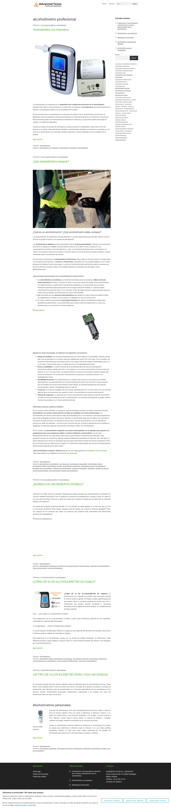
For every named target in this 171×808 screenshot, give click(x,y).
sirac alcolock (128, 131)
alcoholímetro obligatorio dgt (123, 99)
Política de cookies (39, 776)
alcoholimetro (61, 25)
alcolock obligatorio (129, 108)
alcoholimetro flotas (120, 73)
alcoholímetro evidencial (47, 748)
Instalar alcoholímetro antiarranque (124, 128)
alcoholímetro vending (99, 748)
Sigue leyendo (38, 139)
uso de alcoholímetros (55, 568)
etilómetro (91, 468)
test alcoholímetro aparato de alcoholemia (63, 471)
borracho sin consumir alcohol (68, 566)
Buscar (117, 55)
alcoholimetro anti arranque (122, 66)
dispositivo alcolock (120, 119)
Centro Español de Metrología (67, 661)
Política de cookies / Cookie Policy (25, 805)
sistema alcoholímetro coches (123, 133)
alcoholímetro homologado (63, 659)
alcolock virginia (126, 113)
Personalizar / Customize (112, 801)
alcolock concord (119, 104)
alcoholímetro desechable (78, 464)
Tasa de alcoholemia (40, 568)
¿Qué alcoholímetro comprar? (51, 161)
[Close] (169, 791)
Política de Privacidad (40, 774)
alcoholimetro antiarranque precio (124, 70)
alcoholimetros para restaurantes (124, 75)
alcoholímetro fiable (39, 466)
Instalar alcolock (119, 131)
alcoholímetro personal (80, 659)
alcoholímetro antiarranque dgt (123, 79)
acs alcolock (118, 64)
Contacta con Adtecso (114, 781)
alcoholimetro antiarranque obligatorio (125, 68)
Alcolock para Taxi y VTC (121, 110)
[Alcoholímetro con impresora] (72, 69)
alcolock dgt (128, 104)
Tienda (104, 4)
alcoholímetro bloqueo (121, 81)
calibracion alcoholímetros (62, 468)
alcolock (133, 99)
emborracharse (84, 566)
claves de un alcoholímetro (87, 661)
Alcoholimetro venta (88, 466)
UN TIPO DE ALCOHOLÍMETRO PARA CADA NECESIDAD (70, 675)
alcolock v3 (118, 113)
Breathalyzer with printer (125, 37)
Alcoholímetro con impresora (50, 30)
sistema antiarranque (120, 135)
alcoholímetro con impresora (49, 148)
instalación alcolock (120, 126)
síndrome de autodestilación (100, 566)
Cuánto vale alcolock (120, 115)
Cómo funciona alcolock (121, 117)
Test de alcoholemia (120, 140)
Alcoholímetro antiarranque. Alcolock (126, 43)
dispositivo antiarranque (121, 122)
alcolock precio (133, 110)
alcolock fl (118, 106)
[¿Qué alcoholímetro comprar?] (72, 199)
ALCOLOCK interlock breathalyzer (124, 49)
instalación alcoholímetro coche (123, 124)
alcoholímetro (44, 464)
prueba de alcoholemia (40, 471)
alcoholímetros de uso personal (96, 451)
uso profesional (72, 453)
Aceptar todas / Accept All (158, 801)
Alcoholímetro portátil (54, 466)
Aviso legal (37, 771)
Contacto (112, 4)
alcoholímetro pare (120, 86)
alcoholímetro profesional (68, 148)
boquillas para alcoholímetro (42, 468)
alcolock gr (124, 106)
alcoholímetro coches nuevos (123, 97)
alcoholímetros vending (121, 95)
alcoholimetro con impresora (59, 464)
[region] (85, 799)
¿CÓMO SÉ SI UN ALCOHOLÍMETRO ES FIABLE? (64, 582)
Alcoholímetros (45, 146)
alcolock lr (130, 106)
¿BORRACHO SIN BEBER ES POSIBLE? (58, 484)
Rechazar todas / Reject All (134, 801)
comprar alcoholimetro (79, 468)
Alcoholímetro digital (95, 464)
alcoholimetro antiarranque (130, 64)
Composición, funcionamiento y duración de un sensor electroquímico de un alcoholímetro (127, 26)
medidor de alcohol (102, 468)
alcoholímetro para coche (121, 84)
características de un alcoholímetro (45, 661)
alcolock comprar (127, 102)
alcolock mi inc (119, 108)
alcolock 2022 (118, 102)
